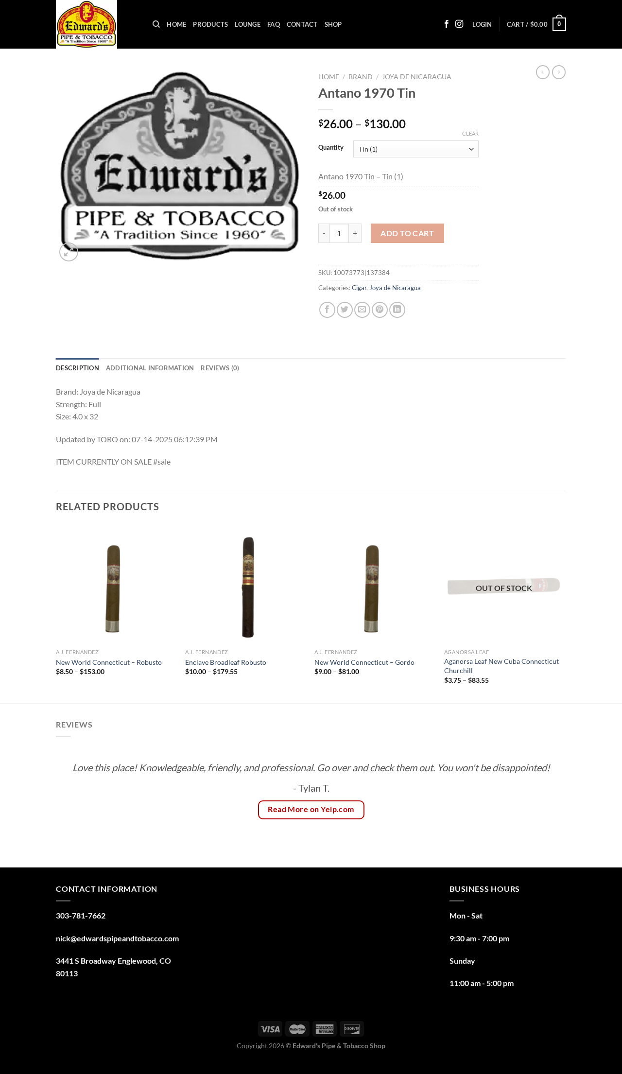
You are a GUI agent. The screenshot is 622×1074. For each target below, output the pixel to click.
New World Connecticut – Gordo (364, 662)
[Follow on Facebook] (446, 24)
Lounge (247, 24)
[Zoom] (68, 252)
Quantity (331, 147)
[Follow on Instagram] (459, 24)
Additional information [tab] (150, 368)
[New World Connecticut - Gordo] (374, 584)
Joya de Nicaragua (416, 77)
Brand (360, 77)
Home (176, 24)
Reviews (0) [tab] (220, 368)
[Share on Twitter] (345, 310)
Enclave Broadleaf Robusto (225, 662)
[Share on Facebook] (327, 310)
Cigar (359, 288)
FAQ (273, 24)
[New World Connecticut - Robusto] (116, 584)
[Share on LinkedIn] (397, 310)
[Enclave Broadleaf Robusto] (245, 584)
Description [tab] (77, 368)
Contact (302, 24)
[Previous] (56, 612)
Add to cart (407, 233)
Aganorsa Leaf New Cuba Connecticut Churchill (501, 666)
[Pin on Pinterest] (380, 310)
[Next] (563, 612)
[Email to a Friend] (362, 310)
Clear (470, 133)
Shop (333, 24)
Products (210, 24)
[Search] (156, 24)
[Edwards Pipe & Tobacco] (97, 24)
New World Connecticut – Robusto (109, 662)
